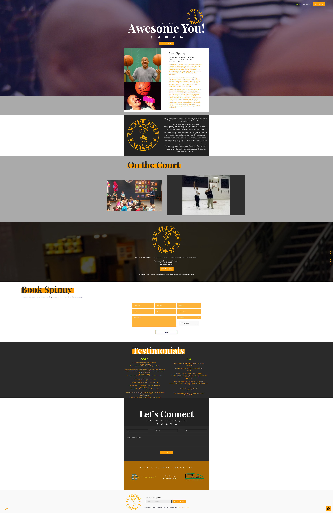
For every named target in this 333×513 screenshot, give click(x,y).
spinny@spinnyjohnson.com (179, 421)
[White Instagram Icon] (174, 37)
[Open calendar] (198, 317)
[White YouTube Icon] (166, 37)
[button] (134, 209)
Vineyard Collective (183, 507)
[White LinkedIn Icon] (181, 37)
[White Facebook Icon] (151, 37)
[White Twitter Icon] (159, 37)
